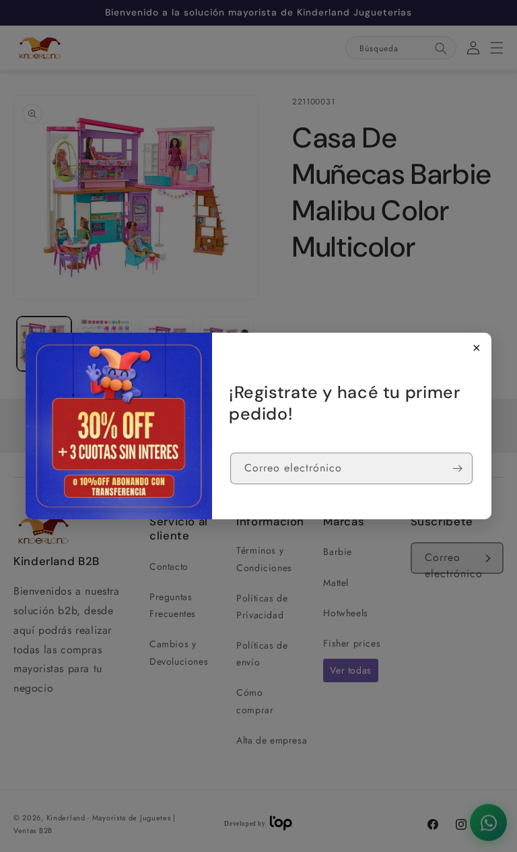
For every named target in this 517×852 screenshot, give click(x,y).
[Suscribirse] (457, 468)
